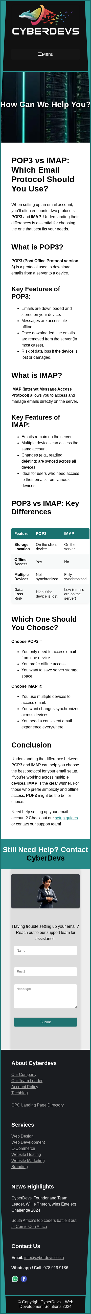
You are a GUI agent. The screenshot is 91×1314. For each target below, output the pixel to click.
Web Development (28, 1142)
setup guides (66, 818)
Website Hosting (26, 1154)
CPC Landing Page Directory (37, 1105)
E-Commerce (23, 1148)
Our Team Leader (26, 1080)
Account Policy (24, 1087)
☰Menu (45, 54)
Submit (45, 1022)
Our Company (23, 1074)
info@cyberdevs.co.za (44, 1257)
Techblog (19, 1093)
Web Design (22, 1136)
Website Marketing (28, 1160)
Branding (19, 1167)
